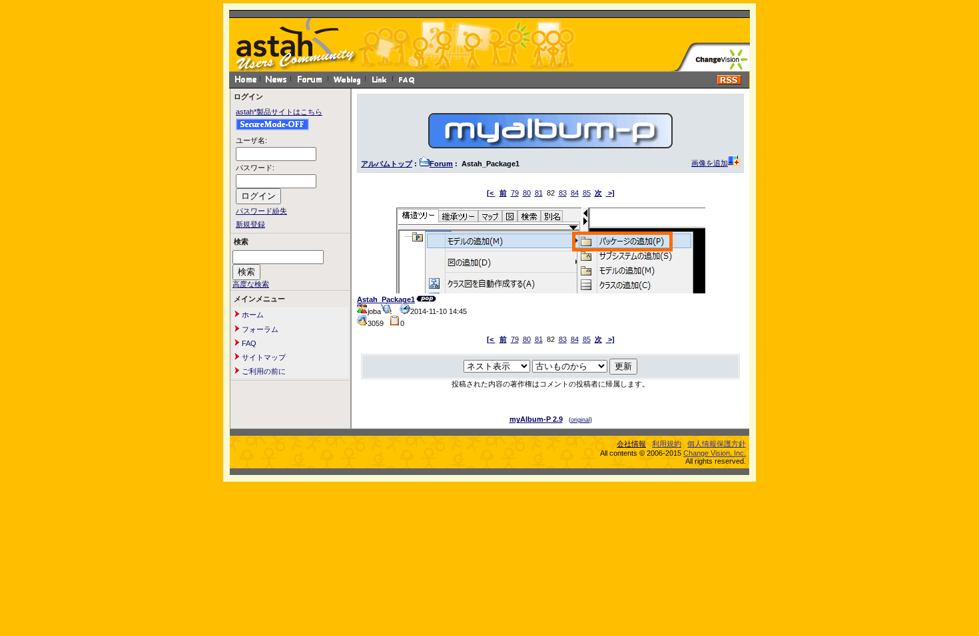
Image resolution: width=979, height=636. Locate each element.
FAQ (248, 343)
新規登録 (250, 224)
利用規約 (666, 444)
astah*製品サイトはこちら (279, 112)
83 (563, 193)
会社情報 (631, 444)
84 (575, 193)
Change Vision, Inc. (714, 453)
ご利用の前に (263, 371)
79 (515, 193)
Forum (441, 164)
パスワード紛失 (261, 211)
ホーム (252, 315)
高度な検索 (250, 284)
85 (587, 193)
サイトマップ (263, 357)
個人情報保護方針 (716, 444)
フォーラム (259, 329)
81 (539, 193)
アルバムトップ (386, 164)
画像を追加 (709, 163)
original (580, 419)
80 (527, 193)
